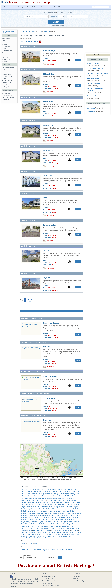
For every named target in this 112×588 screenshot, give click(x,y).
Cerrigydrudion (25, 500)
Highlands (46, 550)
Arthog (70, 489)
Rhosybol (32, 532)
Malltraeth (56, 522)
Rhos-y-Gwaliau (56, 530)
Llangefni (76, 517)
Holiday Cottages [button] (32, 7)
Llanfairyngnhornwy (50, 517)
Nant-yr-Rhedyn (49, 398)
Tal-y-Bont (77, 532)
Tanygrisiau (38, 534)
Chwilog (43, 500)
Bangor (22, 491)
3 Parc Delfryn (48, 125)
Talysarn (31, 534)
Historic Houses (7, 55)
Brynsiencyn (54, 496)
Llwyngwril (41, 522)
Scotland (30, 543)
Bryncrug (45, 496)
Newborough (36, 526)
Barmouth (30, 491)
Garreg (55, 507)
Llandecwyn (62, 511)
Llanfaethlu (32, 515)
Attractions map (8, 41)
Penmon (73, 526)
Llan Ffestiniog (25, 509)
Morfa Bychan (41, 524)
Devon (22, 550)
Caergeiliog (24, 498)
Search (56, 22)
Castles (4, 48)
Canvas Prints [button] (46, 7)
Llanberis (23, 511)
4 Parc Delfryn (48, 150)
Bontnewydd (65, 494)
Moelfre (33, 524)
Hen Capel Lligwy (93, 78)
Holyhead (76, 507)
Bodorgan (56, 494)
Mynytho (59, 524)
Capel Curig (42, 498)
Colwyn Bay (61, 500)
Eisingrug (61, 504)
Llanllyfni (37, 519)
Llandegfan (70, 511)
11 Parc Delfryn (49, 51)
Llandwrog (32, 513)
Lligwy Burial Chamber (95, 68)
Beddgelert (46, 491)
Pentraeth (52, 528)
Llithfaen (34, 522)
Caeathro (75, 496)
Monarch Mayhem (47, 583)
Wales (40, 31)
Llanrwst (50, 519)
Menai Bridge (24, 524)
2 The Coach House (50, 376)
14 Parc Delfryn (49, 74)
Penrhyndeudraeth (42, 528)
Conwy (69, 500)
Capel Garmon (52, 498)
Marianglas (76, 522)
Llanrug (44, 519)
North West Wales (8, 97)
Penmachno (54, 526)
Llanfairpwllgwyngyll (35, 517)
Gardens (4, 53)
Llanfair (39, 515)
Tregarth (77, 534)
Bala (74, 489)
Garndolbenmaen (46, 507)
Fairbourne (69, 504)
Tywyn (38, 537)
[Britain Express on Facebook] (11, 576)
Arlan (45, 198)
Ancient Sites (6, 46)
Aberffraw (40, 489)
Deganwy (31, 502)
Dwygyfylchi (29, 504)
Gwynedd (46, 31)
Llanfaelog (23, 515)
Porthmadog (76, 528)
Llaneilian (48, 513)
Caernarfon (33, 498)
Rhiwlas (47, 530)
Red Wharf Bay (38, 530)
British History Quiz (48, 578)
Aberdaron (23, 489)
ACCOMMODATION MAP (29, 42)
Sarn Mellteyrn (57, 532)
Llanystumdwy (25, 522)
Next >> (34, 300)
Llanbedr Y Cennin (52, 509)
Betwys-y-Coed (7, 95)
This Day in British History (50, 586)
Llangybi (30, 519)
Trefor (66, 534)
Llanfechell (61, 517)
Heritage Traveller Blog (49, 576)
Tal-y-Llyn (23, 534)
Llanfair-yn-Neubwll (62, 515)
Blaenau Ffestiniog (38, 494)
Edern (55, 504)
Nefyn (28, 526)
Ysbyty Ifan (67, 537)
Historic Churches (7, 51)
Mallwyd (63, 522)
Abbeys (4, 44)
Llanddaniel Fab (33, 511)
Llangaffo (69, 517)
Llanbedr (41, 509)
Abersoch (47, 489)
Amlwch (54, 489)
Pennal (32, 528)
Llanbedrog (76, 509)
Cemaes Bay (71, 498)
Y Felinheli (58, 537)
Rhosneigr (23, 532)
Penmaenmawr (64, 526)
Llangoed (23, 519)
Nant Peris (77, 524)
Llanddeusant (44, 511)
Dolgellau (67, 502)
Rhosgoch (74, 530)
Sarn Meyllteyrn (68, 532)
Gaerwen (29, 507)
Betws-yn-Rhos (25, 494)
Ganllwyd (36, 507)
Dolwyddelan (75, 502)
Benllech (54, 491)
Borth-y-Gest (74, 494)
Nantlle (22, 526)
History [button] (20, 7)
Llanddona (53, 511)
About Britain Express (80, 581)
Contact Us (76, 576)
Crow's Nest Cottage (51, 323)
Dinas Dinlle (46, 502)
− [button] (22, 448)
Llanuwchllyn (59, 519)
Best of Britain (58, 7)
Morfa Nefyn (51, 524)
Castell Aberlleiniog (94, 83)
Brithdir (30, 496)
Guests (54, 16)
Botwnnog (23, 496)
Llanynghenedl (69, 519)
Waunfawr (50, 537)
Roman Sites (6, 59)
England (23, 543)
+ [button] (22, 446)
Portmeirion (91, 111)
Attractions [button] (11, 7)
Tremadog (23, 537)
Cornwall (29, 550)
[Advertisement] (9, 129)
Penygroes (60, 528)
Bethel (60, 491)
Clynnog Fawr (51, 500)
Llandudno (23, 513)
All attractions (6, 38)
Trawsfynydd (48, 534)
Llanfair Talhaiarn (49, 515)
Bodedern (48, 494)
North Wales (54, 550)
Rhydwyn (39, 532)
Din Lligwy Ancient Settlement (97, 73)
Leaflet (68, 475)
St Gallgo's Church (93, 63)
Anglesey (5, 61)
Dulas (22, 504)
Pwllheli (29, 530)
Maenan (48, 522)
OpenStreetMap (74, 475)
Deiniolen (38, 502)
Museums (5, 57)
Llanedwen (40, 513)
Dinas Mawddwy (57, 502)
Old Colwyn (45, 526)
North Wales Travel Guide (8, 32)
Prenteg (23, 530)
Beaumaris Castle (93, 96)
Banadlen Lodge (49, 225)
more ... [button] (78, 60)
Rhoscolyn (66, 530)
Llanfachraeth (76, 513)
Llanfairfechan (74, 515)
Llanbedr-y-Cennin (65, 509)
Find (21, 557)
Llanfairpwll (24, 517)
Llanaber (34, 509)
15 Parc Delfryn (49, 101)
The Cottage (47, 420)
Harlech (69, 507)
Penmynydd (24, 528)
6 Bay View (47, 176)
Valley (44, 537)
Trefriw (71, 534)
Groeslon (62, 507)
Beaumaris (37, 491)
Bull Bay (68, 496)
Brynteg (61, 496)
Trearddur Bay (58, 534)
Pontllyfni (68, 528)
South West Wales (66, 550)
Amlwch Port (62, 489)
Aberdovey (32, 489)
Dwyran (37, 504)
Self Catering (6, 93)
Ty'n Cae (46, 347)
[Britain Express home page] (9, 2)
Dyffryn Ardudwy (46, 504)
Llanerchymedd (65, 513)
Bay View (46, 250)
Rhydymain (47, 532)
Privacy (75, 578)
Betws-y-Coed (75, 491)
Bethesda (67, 491)
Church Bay (35, 500)
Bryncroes (37, 496)
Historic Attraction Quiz (49, 581)
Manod (69, 522)
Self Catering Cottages (28, 31)
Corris (74, 500)
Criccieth (23, 502)
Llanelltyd (56, 513)
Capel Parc (61, 498)
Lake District (37, 550)
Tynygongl (31, 537)
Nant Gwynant (68, 524)
